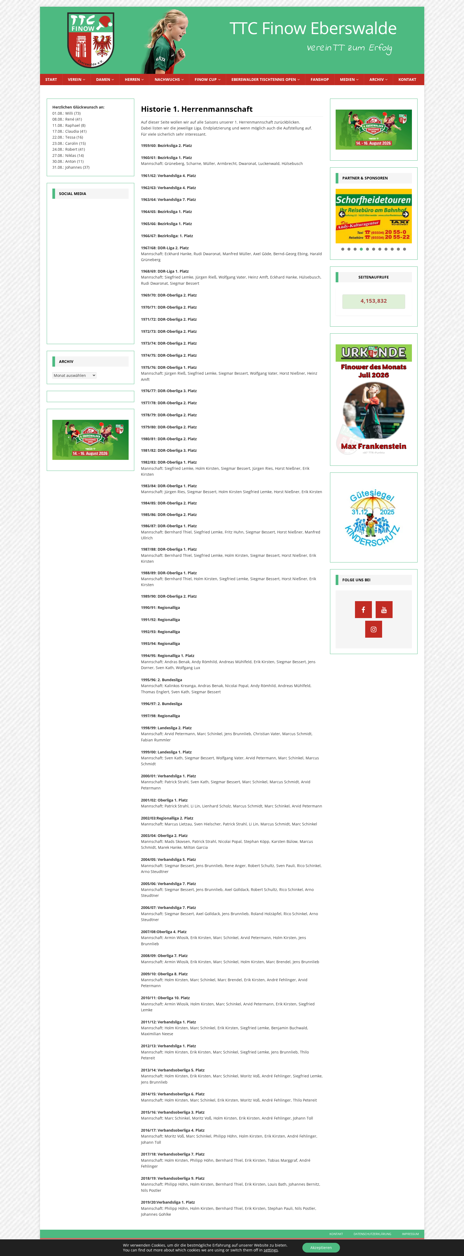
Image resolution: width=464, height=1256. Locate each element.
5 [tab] (367, 249)
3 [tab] (355, 249)
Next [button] (405, 215)
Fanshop (320, 79)
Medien (347, 79)
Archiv (376, 79)
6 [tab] (373, 249)
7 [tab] (379, 249)
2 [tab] (348, 249)
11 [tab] (405, 249)
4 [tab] (361, 249)
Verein (74, 79)
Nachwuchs (167, 79)
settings (271, 1250)
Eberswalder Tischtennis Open (263, 79)
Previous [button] (342, 215)
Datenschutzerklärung (372, 1234)
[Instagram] (373, 629)
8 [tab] (386, 249)
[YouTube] (384, 609)
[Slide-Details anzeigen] (374, 216)
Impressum (410, 1234)
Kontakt (407, 79)
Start (51, 79)
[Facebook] (363, 609)
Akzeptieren (321, 1247)
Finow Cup (206, 79)
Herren (132, 79)
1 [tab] (342, 249)
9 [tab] (392, 249)
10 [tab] (398, 249)
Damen (103, 79)
